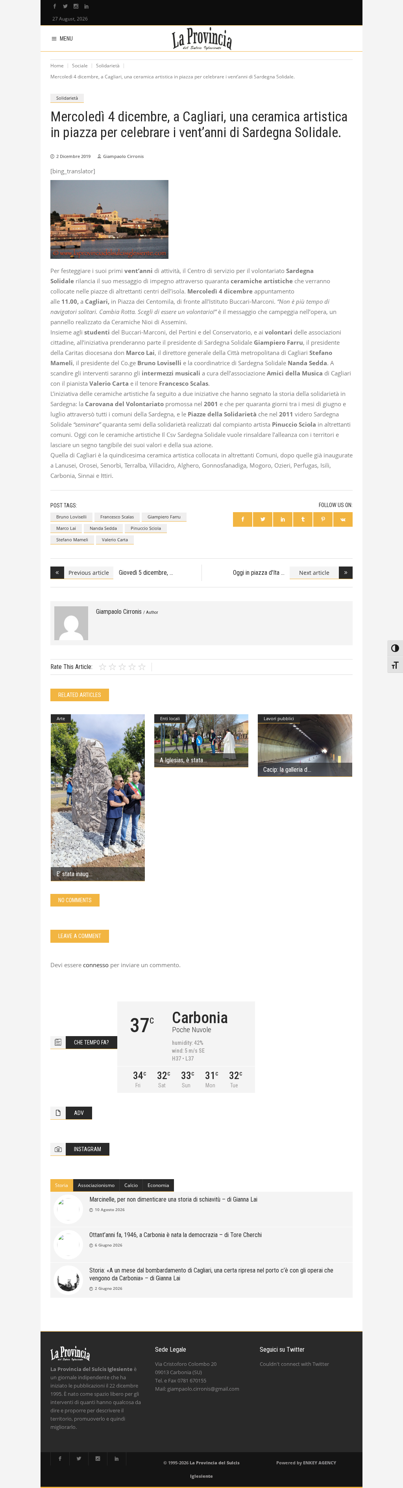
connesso (96, 965)
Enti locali (170, 718)
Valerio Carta (115, 539)
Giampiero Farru (164, 517)
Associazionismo (96, 1185)
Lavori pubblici (279, 718)
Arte (61, 718)
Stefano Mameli (72, 539)
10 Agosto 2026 (110, 1209)
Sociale (80, 65)
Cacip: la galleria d (285, 769)
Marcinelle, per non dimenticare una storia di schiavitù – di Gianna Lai (173, 1199)
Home (57, 65)
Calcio (131, 1185)
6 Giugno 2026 (108, 1245)
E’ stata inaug (72, 874)
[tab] (61, 1185)
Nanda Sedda (103, 528)
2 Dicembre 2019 (73, 156)
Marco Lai (66, 528)
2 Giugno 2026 (108, 1288)
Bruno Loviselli (71, 517)
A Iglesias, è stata (181, 760)
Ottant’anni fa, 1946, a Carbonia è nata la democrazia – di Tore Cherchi (175, 1235)
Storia (61, 1185)
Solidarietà (108, 65)
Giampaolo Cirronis (123, 156)
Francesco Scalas (117, 517)
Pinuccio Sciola (146, 528)
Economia (158, 1185)
